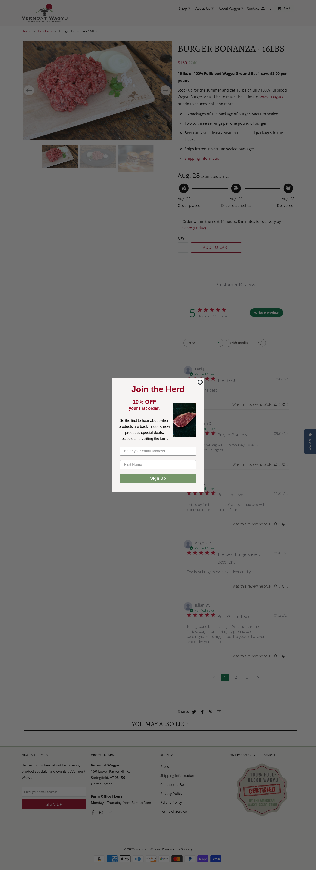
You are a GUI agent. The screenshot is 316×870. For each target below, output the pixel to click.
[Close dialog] (200, 382)
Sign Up (158, 478)
